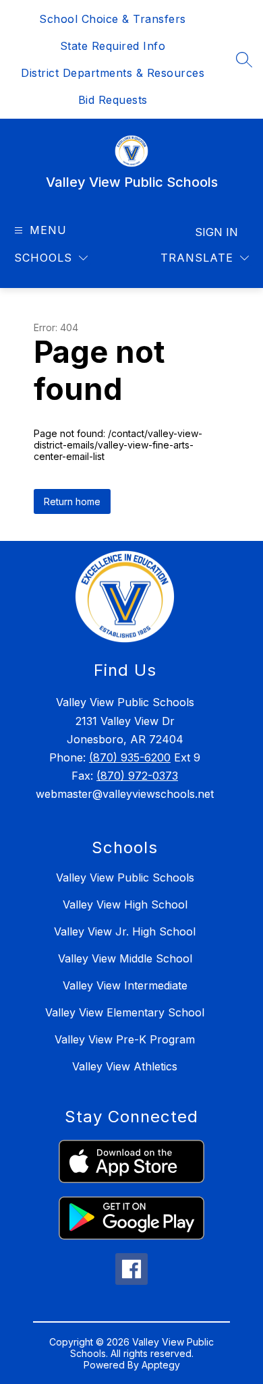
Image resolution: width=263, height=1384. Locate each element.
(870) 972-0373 (137, 775)
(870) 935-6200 (130, 757)
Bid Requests (113, 100)
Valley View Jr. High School (125, 931)
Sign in (216, 232)
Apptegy (161, 1365)
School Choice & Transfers (112, 19)
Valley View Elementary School (124, 1012)
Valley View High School (125, 904)
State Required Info (113, 46)
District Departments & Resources (112, 73)
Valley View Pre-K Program (125, 1039)
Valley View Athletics (124, 1066)
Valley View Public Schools (125, 877)
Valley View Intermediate (125, 985)
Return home (72, 501)
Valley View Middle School (125, 958)
